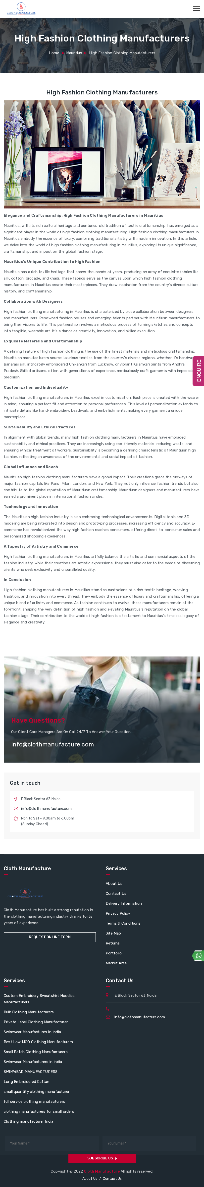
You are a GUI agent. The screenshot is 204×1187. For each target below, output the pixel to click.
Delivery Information (124, 903)
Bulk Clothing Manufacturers (29, 1012)
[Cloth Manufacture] (21, 9)
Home (54, 53)
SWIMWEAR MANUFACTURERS (30, 1071)
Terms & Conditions (123, 923)
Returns (113, 943)
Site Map (113, 933)
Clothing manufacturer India (28, 1121)
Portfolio (114, 953)
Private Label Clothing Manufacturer (36, 1022)
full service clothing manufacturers (34, 1101)
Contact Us (116, 893)
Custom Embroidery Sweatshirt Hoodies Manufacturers (39, 998)
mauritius (74, 53)
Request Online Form (50, 937)
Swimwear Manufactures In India (32, 1032)
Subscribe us (100, 1158)
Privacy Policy (118, 913)
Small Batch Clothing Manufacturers (36, 1052)
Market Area (116, 963)
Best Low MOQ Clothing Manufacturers (38, 1042)
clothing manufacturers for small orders (39, 1111)
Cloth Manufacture (102, 1171)
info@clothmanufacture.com (46, 808)
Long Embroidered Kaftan (27, 1081)
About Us (114, 883)
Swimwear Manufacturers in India (33, 1062)
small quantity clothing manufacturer (36, 1091)
